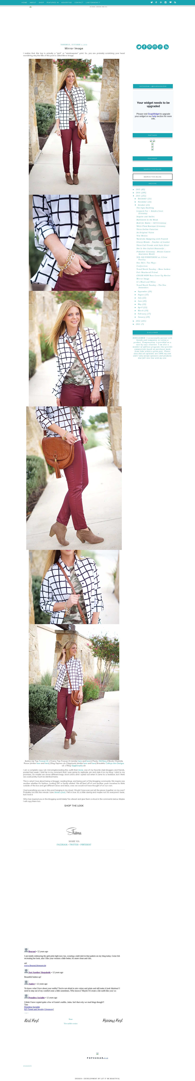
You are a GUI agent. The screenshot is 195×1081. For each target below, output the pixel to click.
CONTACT (79, 2)
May (140, 304)
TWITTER (74, 844)
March (141, 311)
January (141, 317)
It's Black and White (146, 282)
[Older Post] (113, 1022)
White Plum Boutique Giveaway (151, 226)
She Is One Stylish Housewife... (151, 248)
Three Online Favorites (147, 229)
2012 (138, 321)
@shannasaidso (159, 86)
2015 (138, 189)
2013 (138, 196)
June (140, 301)
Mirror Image (143, 279)
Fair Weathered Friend (147, 272)
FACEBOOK (62, 844)
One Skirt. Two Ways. (147, 263)
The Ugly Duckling (145, 208)
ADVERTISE (66, 2)
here (80, 761)
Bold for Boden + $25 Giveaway (151, 223)
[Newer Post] (31, 1022)
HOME (24, 2)
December (142, 199)
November (142, 202)
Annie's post (59, 792)
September (143, 291)
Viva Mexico (142, 236)
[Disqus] (74, 909)
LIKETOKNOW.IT (93, 2)
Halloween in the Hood (147, 220)
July (140, 298)
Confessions (142, 266)
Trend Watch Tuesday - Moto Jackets (154, 269)
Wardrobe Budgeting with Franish (152, 239)
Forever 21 (43, 761)
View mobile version (70, 1024)
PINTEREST (85, 844)
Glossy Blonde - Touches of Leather (153, 242)
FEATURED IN (53, 2)
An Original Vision (145, 232)
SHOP (41, 2)
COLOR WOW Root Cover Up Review (153, 276)
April (140, 307)
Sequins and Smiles (146, 217)
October (141, 205)
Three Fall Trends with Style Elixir (153, 245)
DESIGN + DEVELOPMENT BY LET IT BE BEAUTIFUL (97, 1078)
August (141, 295)
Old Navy (103, 761)
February (142, 314)
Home (71, 1019)
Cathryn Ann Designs (115, 763)
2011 (138, 324)
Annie (80, 770)
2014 (138, 193)
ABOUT (33, 2)
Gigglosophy (77, 765)
